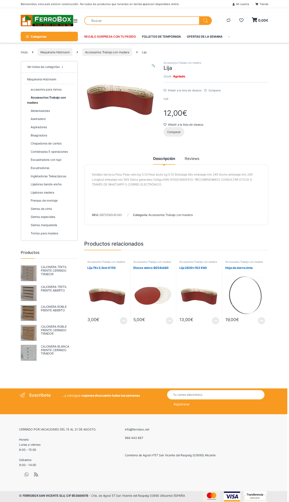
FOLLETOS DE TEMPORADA (161, 36)
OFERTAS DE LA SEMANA (204, 36)
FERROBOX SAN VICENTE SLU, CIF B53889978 (55, 495)
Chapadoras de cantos (46, 143)
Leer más (123, 320)
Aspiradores (39, 127)
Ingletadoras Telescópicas (48, 176)
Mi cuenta (242, 4)
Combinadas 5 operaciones (49, 151)
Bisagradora (39, 135)
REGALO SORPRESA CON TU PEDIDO (110, 36)
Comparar (214, 90)
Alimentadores (40, 111)
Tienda (264, 4)
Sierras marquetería (44, 225)
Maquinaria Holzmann (55, 52)
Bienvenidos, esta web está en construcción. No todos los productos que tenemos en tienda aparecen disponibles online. (100, 4)
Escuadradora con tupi (46, 159)
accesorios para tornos (46, 89)
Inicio (24, 52)
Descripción (164, 159)
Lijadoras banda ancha (46, 184)
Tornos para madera (44, 233)
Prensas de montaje (44, 200)
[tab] (164, 160)
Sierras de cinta (41, 208)
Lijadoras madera (42, 192)
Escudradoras (40, 168)
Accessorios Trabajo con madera (107, 52)
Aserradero (38, 119)
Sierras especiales (43, 217)
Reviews (192, 159)
